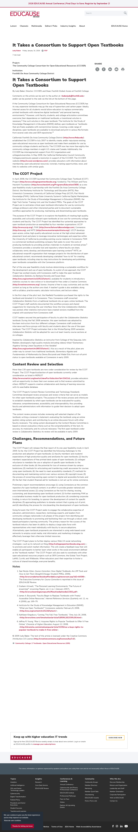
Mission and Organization (118, 785)
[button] (105, 827)
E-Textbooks (37, 643)
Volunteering (89, 795)
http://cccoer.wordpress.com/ (34, 161)
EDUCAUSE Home (119, 26)
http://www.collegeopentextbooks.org (38, 181)
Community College (23, 643)
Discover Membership (117, 782)
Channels (24, 26)
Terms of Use (57, 827)
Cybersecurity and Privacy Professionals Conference (69, 789)
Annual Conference (66, 785)
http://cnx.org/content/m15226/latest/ (38, 611)
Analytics (13, 782)
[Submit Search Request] (125, 13)
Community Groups (91, 782)
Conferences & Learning (66, 780)
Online (62, 802)
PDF (46, 51)
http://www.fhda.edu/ (73, 137)
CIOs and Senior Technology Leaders (17, 789)
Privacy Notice (43, 827)
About (82, 26)
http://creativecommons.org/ (26, 284)
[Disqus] (51, 677)
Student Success (16, 808)
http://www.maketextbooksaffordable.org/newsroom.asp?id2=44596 (52, 576)
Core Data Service (41, 785)
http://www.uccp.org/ (23, 227)
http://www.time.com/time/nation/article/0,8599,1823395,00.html (50, 617)
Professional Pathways (68, 796)
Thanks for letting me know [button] (22, 826)
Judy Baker (17, 51)
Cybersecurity (15, 794)
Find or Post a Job (91, 801)
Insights (38, 779)
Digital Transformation (18, 797)
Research (38, 782)
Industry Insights (68, 26)
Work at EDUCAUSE (117, 798)
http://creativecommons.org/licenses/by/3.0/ (54, 638)
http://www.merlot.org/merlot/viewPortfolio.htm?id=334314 (41, 378)
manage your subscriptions (44, 744)
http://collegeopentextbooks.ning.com (67, 544)
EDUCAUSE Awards (92, 798)
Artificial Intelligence (17, 785)
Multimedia (36, 26)
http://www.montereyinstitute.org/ (53, 230)
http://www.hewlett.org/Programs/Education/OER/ (55, 184)
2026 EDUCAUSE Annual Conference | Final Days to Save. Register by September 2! (69, 3)
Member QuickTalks (92, 792)
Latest (13, 26)
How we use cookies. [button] (12, 820)
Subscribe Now (115, 738)
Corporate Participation (118, 795)
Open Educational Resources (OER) (56, 643)
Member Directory (91, 785)
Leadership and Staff (117, 788)
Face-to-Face (64, 799)
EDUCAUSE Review (42, 788)
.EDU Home (69, 827)
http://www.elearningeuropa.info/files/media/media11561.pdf (48, 592)
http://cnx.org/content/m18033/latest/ (31, 348)
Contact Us (114, 801)
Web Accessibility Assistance (88, 827)
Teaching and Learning (18, 811)
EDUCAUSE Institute (67, 793)
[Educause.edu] (21, 757)
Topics (13, 779)
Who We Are (115, 779)
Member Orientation (117, 792)
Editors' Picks (51, 26)
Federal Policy (15, 800)
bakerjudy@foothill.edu (72, 96)
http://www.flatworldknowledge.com (57, 227)
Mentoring (88, 788)
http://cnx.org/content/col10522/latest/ (31, 278)
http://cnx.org (19, 230)
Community (89, 779)
